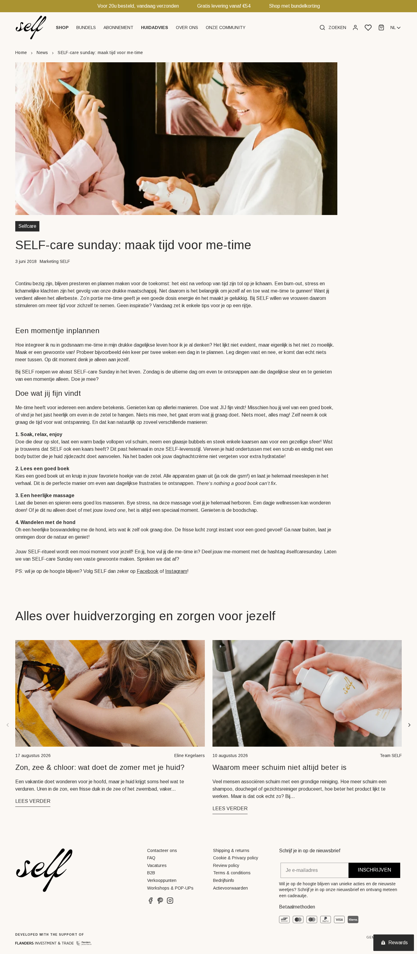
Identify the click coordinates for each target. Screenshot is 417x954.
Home (21, 52)
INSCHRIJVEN (374, 869)
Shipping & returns (231, 850)
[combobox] (396, 28)
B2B (151, 872)
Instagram (176, 571)
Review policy (226, 865)
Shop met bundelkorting (294, 6)
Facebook (147, 571)
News (42, 52)
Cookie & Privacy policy (235, 857)
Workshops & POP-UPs (170, 888)
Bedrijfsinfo (223, 880)
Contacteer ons (162, 850)
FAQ (151, 857)
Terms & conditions (232, 872)
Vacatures (157, 865)
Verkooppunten (161, 880)
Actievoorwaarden (230, 888)
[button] (63, 27)
